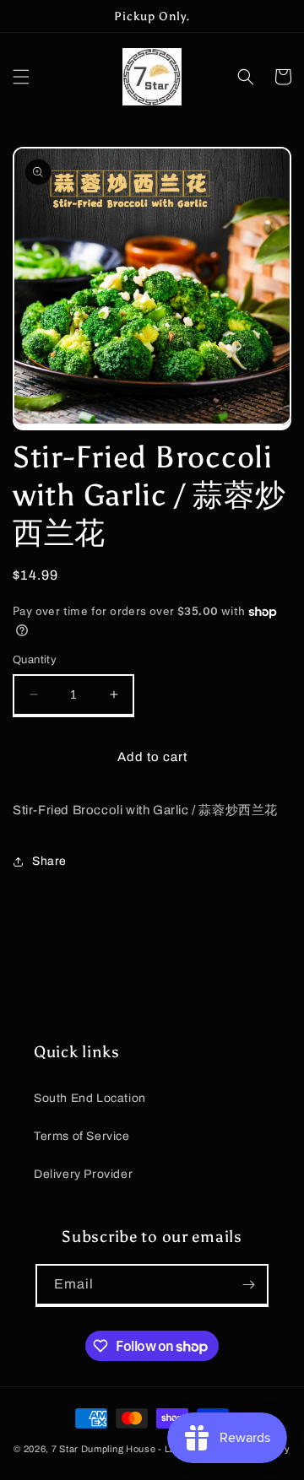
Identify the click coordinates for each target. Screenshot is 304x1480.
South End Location (90, 1098)
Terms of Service (82, 1136)
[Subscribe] (248, 1284)
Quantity (35, 660)
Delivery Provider (83, 1174)
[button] (21, 76)
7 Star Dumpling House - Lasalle (125, 1449)
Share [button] (49, 861)
